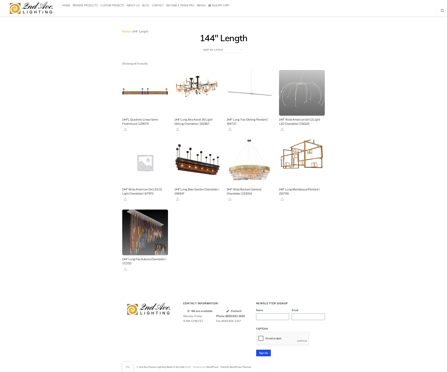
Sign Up (263, 352)
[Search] (442, 10)
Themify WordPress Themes (235, 367)
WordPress (212, 367)
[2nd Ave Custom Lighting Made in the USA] (31, 7)
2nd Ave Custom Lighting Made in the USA (161, 367)
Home (126, 31)
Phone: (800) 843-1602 (230, 316)
